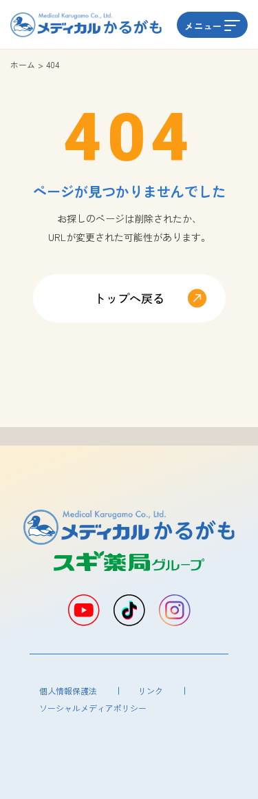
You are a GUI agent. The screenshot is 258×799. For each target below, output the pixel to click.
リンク (150, 690)
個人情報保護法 (68, 690)
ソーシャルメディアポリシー (93, 708)
